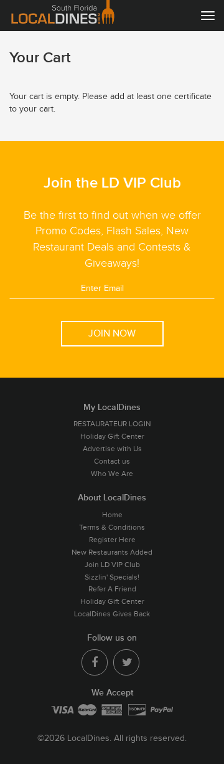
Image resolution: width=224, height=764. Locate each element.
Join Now (112, 334)
